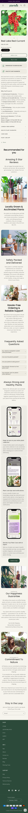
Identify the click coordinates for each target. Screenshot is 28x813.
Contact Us (5, 755)
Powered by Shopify (17, 810)
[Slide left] (11, 38)
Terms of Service (7, 781)
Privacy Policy (6, 777)
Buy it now (14, 59)
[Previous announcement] (2, 1)
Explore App (14, 560)
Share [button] (4, 142)
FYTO (4, 733)
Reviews (5, 758)
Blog (4, 762)
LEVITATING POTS (7, 729)
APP (4, 739)
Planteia (11, 810)
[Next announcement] (25, 1)
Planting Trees (6, 765)
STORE (4, 726)
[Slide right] (17, 38)
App (4, 748)
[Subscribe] (23, 713)
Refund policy (6, 784)
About (4, 752)
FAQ (4, 774)
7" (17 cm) (5, 50)
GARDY (4, 736)
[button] (3, 5)
